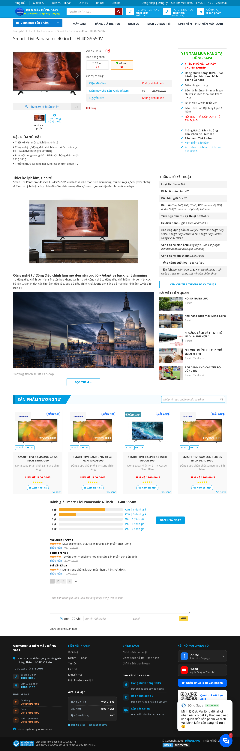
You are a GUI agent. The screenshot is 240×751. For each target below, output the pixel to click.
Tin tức (100, 3)
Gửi (183, 618)
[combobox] (95, 11)
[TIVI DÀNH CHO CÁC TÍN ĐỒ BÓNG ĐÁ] (171, 373)
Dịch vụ (83, 3)
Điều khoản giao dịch (81, 680)
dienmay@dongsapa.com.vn (35, 729)
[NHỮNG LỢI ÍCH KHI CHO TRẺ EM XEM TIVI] (171, 355)
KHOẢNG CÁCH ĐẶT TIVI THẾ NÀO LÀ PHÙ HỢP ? (203, 334)
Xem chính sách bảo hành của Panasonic (203, 148)
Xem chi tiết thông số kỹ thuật (193, 284)
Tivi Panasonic (45, 31)
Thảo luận (56, 547)
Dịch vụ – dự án (61, 3)
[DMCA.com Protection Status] (176, 747)
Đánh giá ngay (170, 520)
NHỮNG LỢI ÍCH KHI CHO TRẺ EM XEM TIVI (203, 351)
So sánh (57, 492)
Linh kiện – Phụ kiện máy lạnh (200, 24)
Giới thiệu (38, 3)
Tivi (30, 31)
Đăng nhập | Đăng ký (155, 3)
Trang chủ (19, 3)
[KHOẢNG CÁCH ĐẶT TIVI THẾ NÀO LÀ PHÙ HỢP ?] (171, 338)
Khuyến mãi (75, 674)
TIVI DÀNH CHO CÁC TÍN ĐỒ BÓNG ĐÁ (203, 369)
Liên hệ (116, 3)
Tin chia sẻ (198, 358)
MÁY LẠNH (80, 24)
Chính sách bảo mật (135, 652)
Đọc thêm (82, 382)
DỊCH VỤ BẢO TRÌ (159, 24)
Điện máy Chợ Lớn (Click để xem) (109, 90)
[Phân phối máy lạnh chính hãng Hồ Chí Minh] (36, 12)
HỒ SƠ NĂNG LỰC (196, 298)
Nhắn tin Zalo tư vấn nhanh (204, 683)
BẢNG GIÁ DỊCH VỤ (107, 24)
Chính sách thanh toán (136, 663)
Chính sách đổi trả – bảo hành (141, 658)
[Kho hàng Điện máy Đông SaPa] (171, 321)
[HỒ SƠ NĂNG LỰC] (171, 304)
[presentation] (16, 76)
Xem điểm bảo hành (197, 142)
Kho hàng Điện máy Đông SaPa (205, 315)
